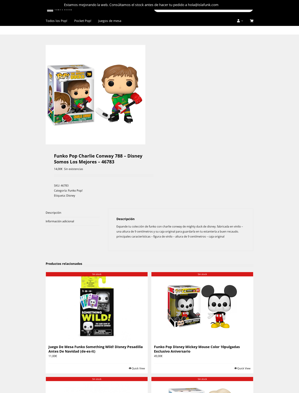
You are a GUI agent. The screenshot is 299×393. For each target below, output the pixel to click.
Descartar (227, 4)
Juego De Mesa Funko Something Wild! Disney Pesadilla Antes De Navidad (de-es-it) (95, 349)
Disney (70, 195)
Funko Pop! (75, 190)
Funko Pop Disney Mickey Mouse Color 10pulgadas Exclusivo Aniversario (197, 349)
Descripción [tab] (53, 213)
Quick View (138, 368)
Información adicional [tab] (60, 221)
